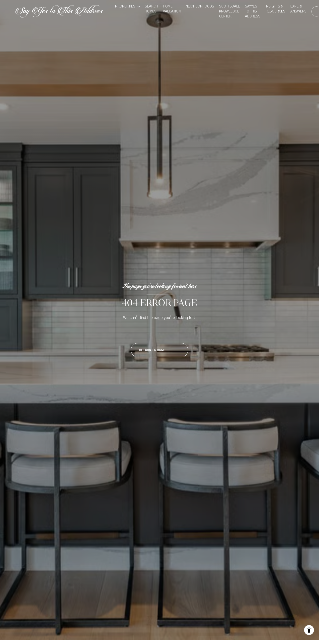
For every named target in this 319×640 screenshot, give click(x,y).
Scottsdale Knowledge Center (229, 11)
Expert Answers (298, 9)
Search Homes (151, 9)
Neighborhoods (200, 6)
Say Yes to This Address (252, 11)
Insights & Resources (275, 9)
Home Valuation (172, 9)
